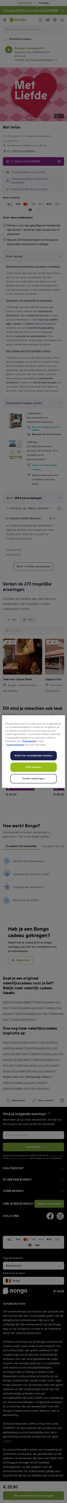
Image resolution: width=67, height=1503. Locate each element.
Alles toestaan (33, 767)
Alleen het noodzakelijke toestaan (33, 755)
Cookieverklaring (15, 744)
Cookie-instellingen (33, 778)
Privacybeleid (29, 741)
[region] (33, 751)
